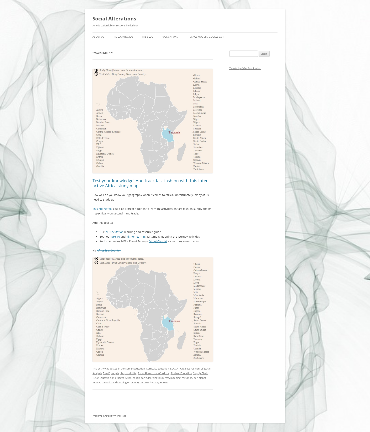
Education (163, 368)
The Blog (147, 36)
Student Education (181, 373)
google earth (140, 378)
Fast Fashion (192, 368)
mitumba (187, 378)
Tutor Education (101, 378)
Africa (128, 378)
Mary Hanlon (160, 382)
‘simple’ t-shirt (158, 241)
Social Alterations (114, 18)
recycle (115, 373)
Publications (170, 36)
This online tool (102, 209)
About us (98, 36)
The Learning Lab (123, 36)
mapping (175, 378)
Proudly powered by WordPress (109, 415)
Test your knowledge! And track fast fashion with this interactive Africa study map (150, 183)
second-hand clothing (114, 382)
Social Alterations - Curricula (153, 373)
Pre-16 (106, 373)
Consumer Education (133, 368)
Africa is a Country (109, 250)
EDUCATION (177, 368)
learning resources (158, 378)
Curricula (151, 368)
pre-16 (115, 236)
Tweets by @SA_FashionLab (245, 68)
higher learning (136, 236)
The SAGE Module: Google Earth (206, 36)
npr (195, 378)
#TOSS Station (114, 232)
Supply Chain (200, 373)
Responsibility (128, 373)
